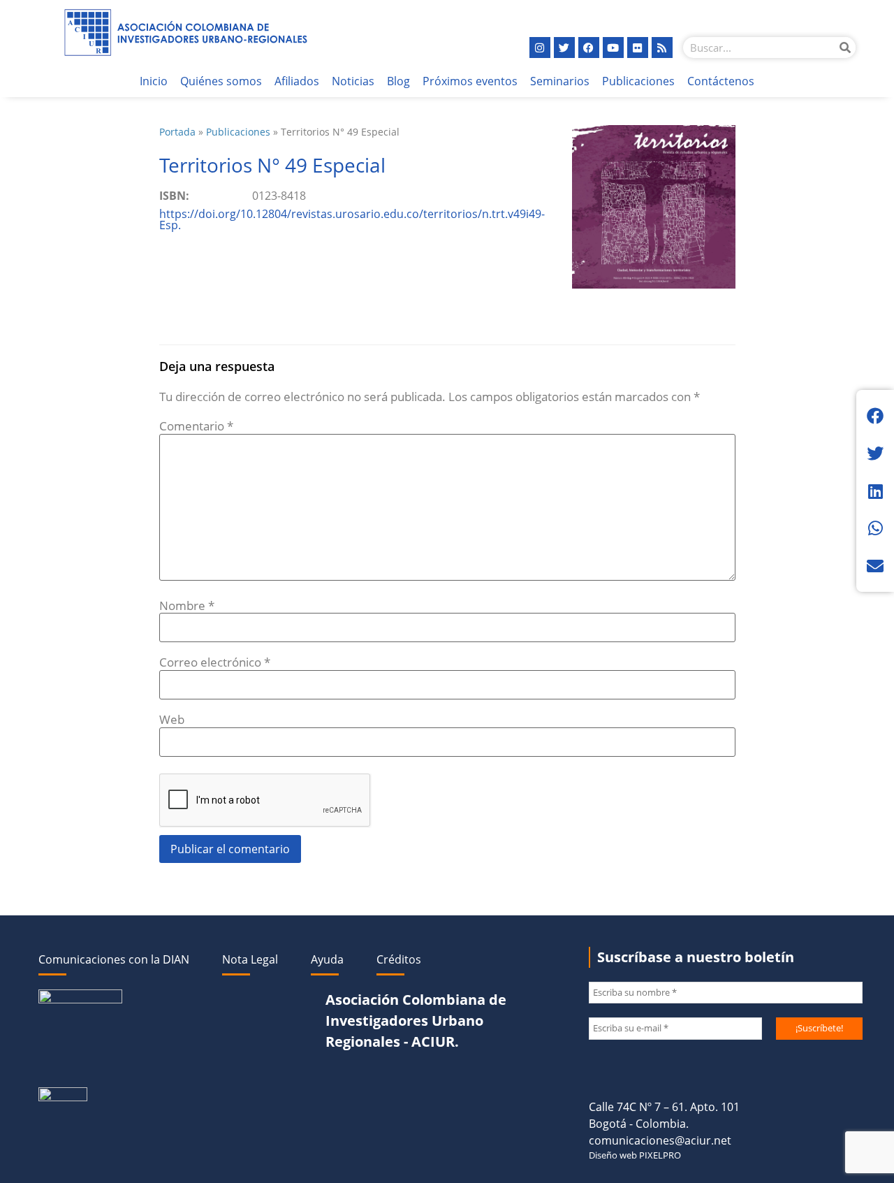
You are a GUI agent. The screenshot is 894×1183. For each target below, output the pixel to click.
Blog (398, 81)
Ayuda (327, 959)
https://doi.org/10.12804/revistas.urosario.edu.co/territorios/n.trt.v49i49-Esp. (352, 219)
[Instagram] (539, 47)
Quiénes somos (221, 81)
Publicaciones (638, 81)
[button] (875, 416)
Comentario (196, 426)
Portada (177, 131)
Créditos (398, 959)
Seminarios (559, 81)
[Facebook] (588, 47)
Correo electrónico (214, 662)
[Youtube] (613, 47)
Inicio (154, 81)
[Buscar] (845, 47)
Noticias (353, 81)
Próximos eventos (470, 81)
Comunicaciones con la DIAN (113, 959)
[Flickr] (637, 47)
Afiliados (296, 81)
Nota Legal (250, 959)
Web (171, 719)
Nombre (186, 605)
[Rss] (662, 47)
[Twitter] (564, 47)
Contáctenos (720, 81)
